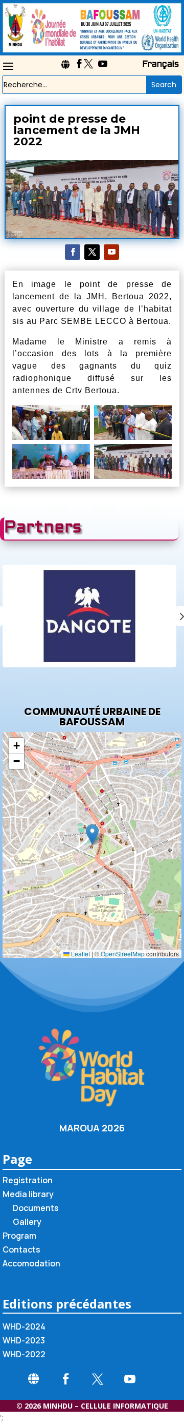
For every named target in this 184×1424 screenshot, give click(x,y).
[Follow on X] (92, 252)
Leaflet (80, 953)
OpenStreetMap (123, 953)
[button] (92, 834)
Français (160, 65)
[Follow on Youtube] (111, 252)
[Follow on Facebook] (72, 252)
